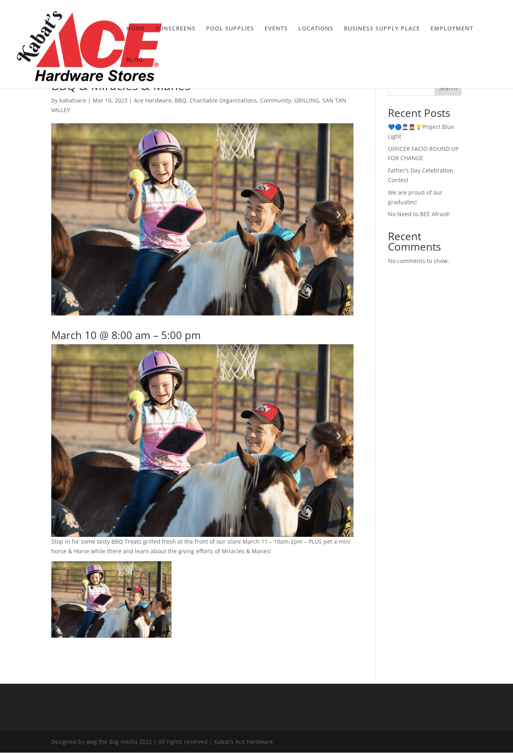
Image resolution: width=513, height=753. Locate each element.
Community (275, 100)
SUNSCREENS (176, 29)
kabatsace (72, 100)
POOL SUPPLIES (230, 29)
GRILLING (306, 100)
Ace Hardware (153, 100)
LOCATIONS (315, 29)
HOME (135, 29)
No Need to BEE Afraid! (419, 214)
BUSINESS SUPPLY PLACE (382, 29)
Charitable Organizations (223, 100)
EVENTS (276, 29)
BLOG (134, 60)
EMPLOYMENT (451, 29)
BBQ (180, 100)
